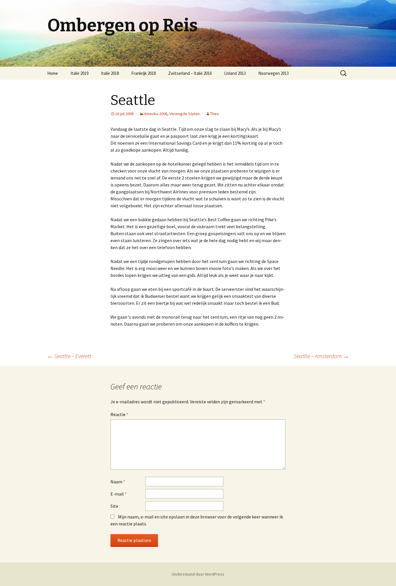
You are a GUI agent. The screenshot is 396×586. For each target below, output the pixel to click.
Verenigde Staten (184, 113)
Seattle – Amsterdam (321, 356)
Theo (214, 113)
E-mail (118, 494)
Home (52, 73)
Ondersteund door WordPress (198, 574)
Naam (117, 482)
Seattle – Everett (69, 356)
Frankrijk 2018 (143, 73)
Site (114, 506)
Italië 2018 (110, 73)
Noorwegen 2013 (273, 73)
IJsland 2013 (235, 73)
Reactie (119, 414)
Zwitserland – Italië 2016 (190, 73)
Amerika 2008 (155, 113)
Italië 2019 (79, 73)
